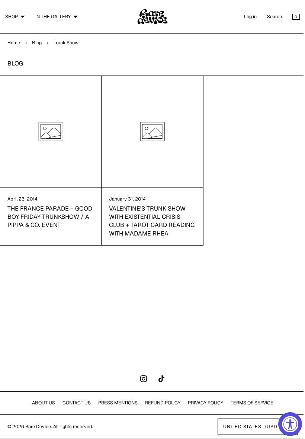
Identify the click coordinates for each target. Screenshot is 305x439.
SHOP (11, 16)
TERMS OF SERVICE (249, 403)
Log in (244, 16)
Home (13, 42)
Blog (37, 42)
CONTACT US (74, 403)
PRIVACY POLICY (202, 403)
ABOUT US (40, 403)
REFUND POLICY (159, 403)
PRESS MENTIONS (115, 403)
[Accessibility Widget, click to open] (290, 424)
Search (268, 16)
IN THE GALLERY (53, 16)
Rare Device (38, 426)
